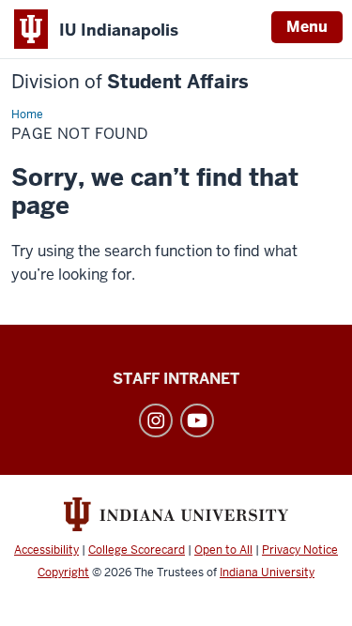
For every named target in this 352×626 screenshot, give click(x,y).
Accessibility (46, 549)
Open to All (223, 549)
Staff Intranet (176, 379)
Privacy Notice (300, 549)
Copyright (63, 572)
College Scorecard (136, 549)
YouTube (197, 420)
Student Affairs (130, 82)
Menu (307, 27)
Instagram (156, 420)
